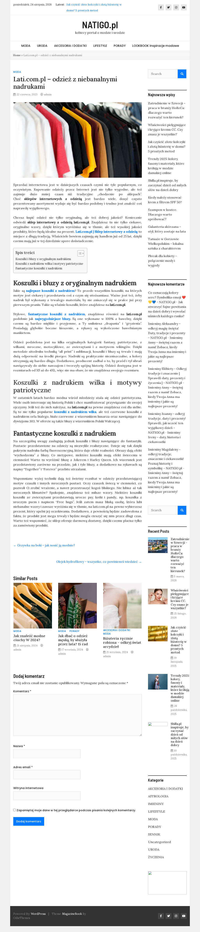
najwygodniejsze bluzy (52, 319)
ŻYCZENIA (156, 857)
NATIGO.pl (100, 24)
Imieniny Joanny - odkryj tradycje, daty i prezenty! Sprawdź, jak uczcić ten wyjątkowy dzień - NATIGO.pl (167, 423)
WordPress (38, 914)
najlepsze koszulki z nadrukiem (50, 291)
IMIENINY (156, 804)
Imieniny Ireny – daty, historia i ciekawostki (164, 437)
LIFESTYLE (100, 46)
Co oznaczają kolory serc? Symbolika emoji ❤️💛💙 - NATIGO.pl (167, 297)
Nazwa (19, 746)
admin (48, 94)
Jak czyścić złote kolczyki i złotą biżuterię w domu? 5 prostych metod (166, 146)
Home (17, 55)
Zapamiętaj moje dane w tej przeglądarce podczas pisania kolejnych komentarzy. (76, 810)
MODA (25, 46)
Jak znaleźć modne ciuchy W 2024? (29, 638)
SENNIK (154, 834)
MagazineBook (72, 914)
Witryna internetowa (28, 788)
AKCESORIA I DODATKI (70, 46)
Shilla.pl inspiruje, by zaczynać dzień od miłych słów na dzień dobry (167, 185)
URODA (42, 46)
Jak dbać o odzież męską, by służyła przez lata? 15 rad (73, 640)
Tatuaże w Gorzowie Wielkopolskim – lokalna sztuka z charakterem (165, 243)
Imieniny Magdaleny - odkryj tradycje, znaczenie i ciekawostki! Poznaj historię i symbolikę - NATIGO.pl (166, 458)
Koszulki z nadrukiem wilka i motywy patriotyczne (49, 263)
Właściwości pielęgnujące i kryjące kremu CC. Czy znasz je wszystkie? (167, 129)
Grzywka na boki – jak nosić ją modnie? (44, 545)
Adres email (23, 767)
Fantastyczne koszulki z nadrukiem (38, 268)
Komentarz (22, 691)
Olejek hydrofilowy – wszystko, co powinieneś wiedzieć (99, 562)
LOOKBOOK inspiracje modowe (155, 46)
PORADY (120, 46)
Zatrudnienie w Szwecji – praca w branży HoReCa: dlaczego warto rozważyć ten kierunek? (180, 555)
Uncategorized (159, 842)
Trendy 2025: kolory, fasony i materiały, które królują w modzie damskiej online (180, 688)
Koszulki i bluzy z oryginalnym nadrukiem (43, 259)
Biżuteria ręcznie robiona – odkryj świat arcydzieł (122, 642)
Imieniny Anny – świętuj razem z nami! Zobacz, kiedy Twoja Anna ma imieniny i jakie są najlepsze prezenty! (165, 396)
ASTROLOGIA (158, 796)
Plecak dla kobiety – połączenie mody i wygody (162, 260)
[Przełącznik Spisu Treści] (78, 253)
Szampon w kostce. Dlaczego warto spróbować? (162, 214)
